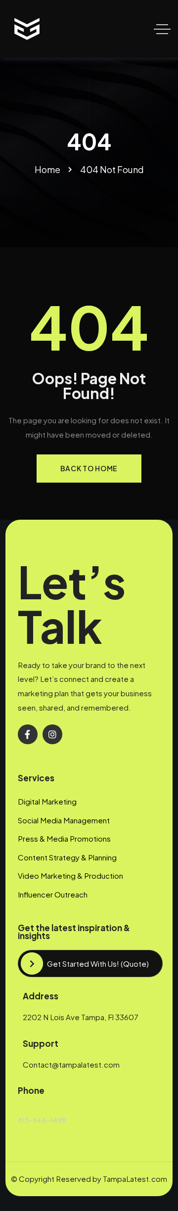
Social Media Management (64, 820)
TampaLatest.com (135, 1178)
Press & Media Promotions (64, 838)
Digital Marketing (47, 801)
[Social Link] (28, 734)
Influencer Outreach (53, 894)
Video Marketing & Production (70, 875)
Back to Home (89, 468)
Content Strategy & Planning (67, 857)
